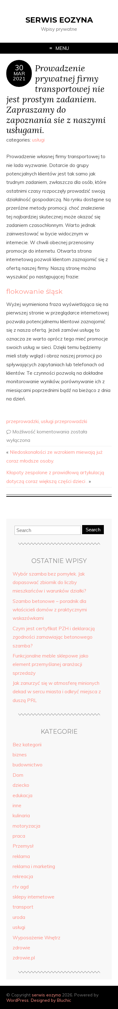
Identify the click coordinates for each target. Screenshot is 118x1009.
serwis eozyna (59, 19)
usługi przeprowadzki (64, 421)
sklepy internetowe (33, 897)
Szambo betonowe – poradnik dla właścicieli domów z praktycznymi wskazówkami (50, 609)
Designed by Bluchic (51, 1000)
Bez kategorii (27, 745)
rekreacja (23, 876)
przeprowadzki (22, 421)
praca (19, 836)
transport (23, 907)
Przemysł (23, 846)
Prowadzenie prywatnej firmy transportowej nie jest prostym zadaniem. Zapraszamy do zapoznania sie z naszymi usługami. (56, 98)
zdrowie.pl (24, 958)
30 (19, 67)
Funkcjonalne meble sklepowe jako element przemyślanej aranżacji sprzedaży (50, 664)
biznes (20, 755)
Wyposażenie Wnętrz (36, 938)
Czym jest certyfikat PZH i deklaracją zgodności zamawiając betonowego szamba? (54, 637)
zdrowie (21, 948)
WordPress (17, 1000)
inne (17, 805)
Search (93, 529)
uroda (19, 917)
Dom (18, 775)
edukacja (22, 795)
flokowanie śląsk (34, 291)
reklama (21, 856)
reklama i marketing (34, 866)
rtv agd (21, 887)
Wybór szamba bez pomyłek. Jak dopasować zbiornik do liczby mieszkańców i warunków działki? (49, 582)
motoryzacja (26, 826)
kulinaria (21, 815)
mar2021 (19, 76)
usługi (38, 140)
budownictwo (27, 765)
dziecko (21, 785)
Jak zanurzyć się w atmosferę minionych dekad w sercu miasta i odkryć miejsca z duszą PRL (57, 691)
